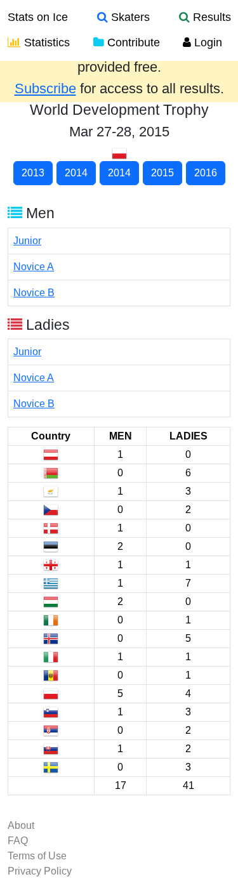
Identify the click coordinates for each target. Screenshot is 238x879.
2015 (162, 172)
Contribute (132, 42)
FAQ (18, 840)
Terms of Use (37, 855)
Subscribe (45, 88)
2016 (205, 172)
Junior (27, 240)
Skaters (129, 17)
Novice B (34, 292)
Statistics (45, 42)
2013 (33, 172)
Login (206, 42)
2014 (76, 172)
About (21, 825)
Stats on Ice (38, 17)
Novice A (33, 266)
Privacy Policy (40, 871)
